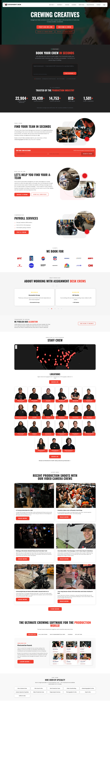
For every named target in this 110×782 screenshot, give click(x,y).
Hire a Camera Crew (22, 688)
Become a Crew (65, 27)
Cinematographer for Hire (88, 688)
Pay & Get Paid (78, 634)
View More (55, 609)
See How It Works (87, 323)
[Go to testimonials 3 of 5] (55, 308)
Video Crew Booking (71, 688)
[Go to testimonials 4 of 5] (58, 308)
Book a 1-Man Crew (45, 32)
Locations (74, 4)
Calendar (70, 634)
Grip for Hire (88, 692)
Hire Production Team (55, 688)
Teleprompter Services (55, 692)
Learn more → (25, 662)
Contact (98, 4)
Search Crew (87, 153)
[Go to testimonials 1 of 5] (48, 308)
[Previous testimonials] (53, 286)
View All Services (40, 194)
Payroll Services (90, 4)
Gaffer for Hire (22, 695)
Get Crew (51, 4)
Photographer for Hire (71, 692)
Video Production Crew (38, 692)
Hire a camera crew (27, 138)
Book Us (55, 382)
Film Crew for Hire (39, 688)
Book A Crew (22, 194)
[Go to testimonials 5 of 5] (61, 308)
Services (67, 4)
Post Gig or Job (45, 27)
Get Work (59, 4)
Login (104, 4)
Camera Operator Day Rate (22, 692)
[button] (65, 361)
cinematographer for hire (20, 139)
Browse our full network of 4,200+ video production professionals (54, 460)
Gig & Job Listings (42, 634)
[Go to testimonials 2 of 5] (51, 308)
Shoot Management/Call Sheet (57, 634)
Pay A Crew (21, 232)
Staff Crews (81, 4)
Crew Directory (32, 634)
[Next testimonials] (57, 286)
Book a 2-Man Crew (64, 32)
